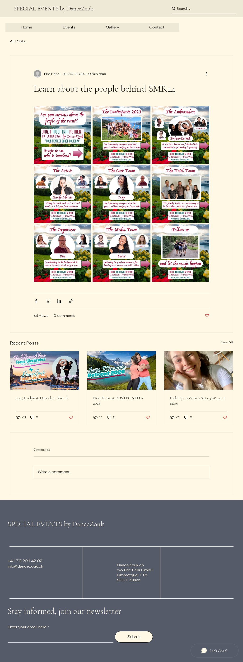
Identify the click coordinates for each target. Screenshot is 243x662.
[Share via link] (71, 301)
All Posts (17, 41)
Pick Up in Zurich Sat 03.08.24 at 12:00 (197, 400)
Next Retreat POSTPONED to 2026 (118, 400)
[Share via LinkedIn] (59, 301)
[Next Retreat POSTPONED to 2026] (121, 370)
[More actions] (206, 74)
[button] (68, 27)
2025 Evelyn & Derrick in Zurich (42, 398)
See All (227, 342)
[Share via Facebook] (36, 301)
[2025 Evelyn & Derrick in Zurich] (44, 370)
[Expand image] (62, 135)
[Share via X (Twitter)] (47, 301)
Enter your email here (27, 627)
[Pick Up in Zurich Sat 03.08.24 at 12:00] (198, 370)
